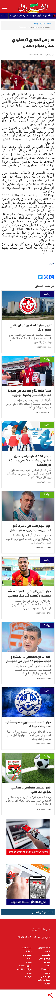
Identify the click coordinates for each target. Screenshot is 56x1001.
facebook (35, 937)
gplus (27, 937)
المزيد (4, 8)
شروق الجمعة (25, 965)
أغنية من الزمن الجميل (43, 982)
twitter (39, 937)
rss (31, 937)
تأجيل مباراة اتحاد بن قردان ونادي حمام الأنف (31, 327)
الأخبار (48, 15)
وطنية (29, 951)
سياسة (28, 976)
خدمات (29, 962)
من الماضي (45, 976)
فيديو (29, 973)
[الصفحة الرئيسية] (33, 6)
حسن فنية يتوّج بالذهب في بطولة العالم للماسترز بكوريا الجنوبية (30, 393)
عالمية (47, 973)
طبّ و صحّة (45, 969)
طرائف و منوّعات (24, 969)
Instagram (18, 937)
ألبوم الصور (27, 948)
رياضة (36, 23)
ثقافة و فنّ (27, 955)
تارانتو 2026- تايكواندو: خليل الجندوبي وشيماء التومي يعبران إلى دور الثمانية (29, 460)
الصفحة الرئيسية (46, 23)
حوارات (47, 962)
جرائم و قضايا (44, 958)
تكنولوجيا (46, 955)
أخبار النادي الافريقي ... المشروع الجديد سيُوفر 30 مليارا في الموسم (29, 659)
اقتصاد (47, 951)
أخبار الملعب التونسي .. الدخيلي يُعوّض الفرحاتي (31, 790)
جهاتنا (29, 958)
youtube (22, 937)
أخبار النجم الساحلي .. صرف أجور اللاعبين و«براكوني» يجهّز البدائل (31, 528)
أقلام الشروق (44, 947)
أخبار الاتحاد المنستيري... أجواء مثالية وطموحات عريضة (28, 724)
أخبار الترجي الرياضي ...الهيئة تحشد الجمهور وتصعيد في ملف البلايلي (29, 593)
